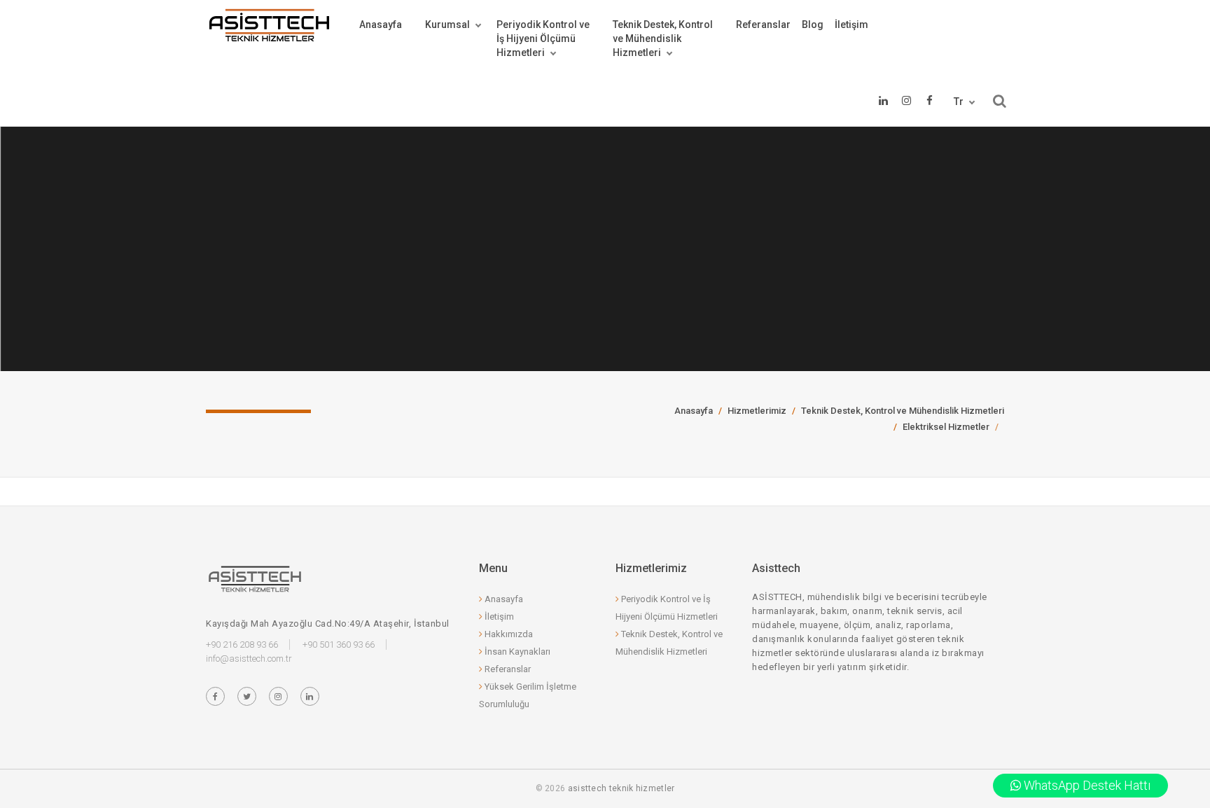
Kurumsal (447, 24)
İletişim (851, 24)
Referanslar (763, 24)
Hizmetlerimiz (757, 410)
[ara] (1000, 101)
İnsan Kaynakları (516, 651)
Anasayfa (380, 24)
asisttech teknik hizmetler (621, 788)
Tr (959, 101)
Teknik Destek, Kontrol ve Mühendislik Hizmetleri (902, 410)
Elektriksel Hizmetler (946, 427)
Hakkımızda (507, 634)
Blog (812, 24)
